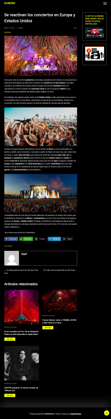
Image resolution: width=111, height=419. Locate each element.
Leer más (10, 339)
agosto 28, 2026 (10, 327)
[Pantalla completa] (102, 35)
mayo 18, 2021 (9, 28)
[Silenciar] (100, 35)
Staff (21, 28)
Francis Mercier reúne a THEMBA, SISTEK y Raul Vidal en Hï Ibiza (59, 321)
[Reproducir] (88, 35)
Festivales (8, 246)
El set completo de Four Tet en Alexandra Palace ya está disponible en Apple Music (21, 333)
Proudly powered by (41, 414)
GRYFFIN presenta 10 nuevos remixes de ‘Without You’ (21, 389)
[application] (94, 32)
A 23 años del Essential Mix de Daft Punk (59, 270)
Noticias (7, 32)
